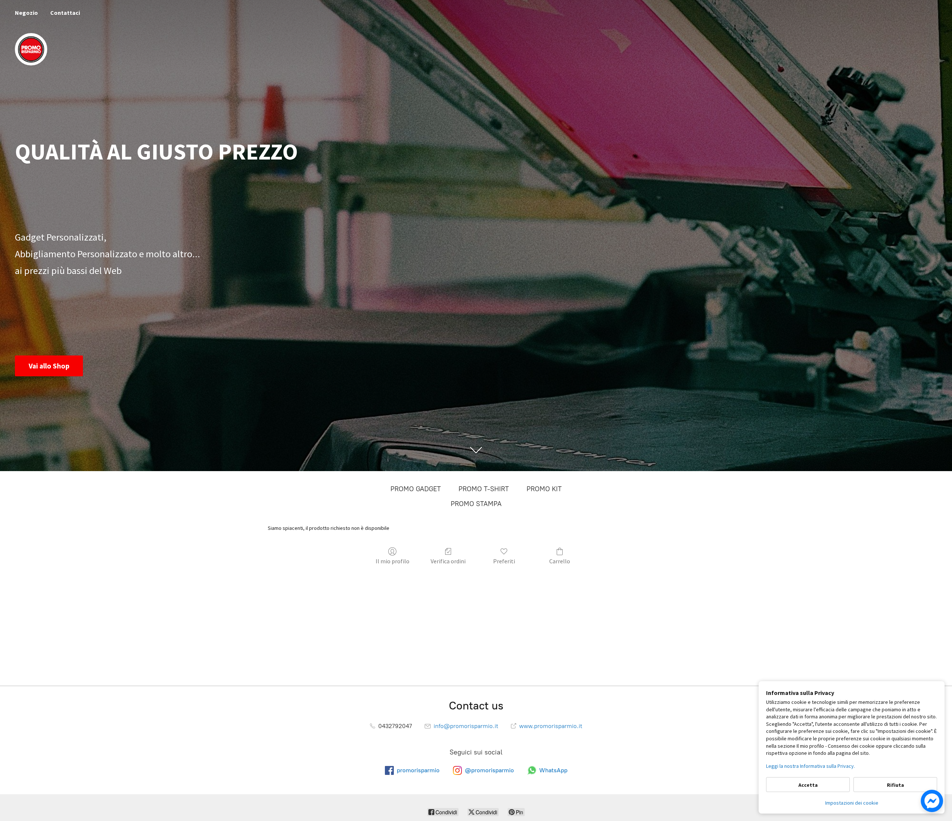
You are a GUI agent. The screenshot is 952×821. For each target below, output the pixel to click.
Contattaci (65, 12)
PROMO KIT (544, 489)
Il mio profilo (392, 561)
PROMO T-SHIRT (484, 489)
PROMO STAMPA (476, 504)
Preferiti (504, 561)
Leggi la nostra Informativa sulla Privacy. (810, 766)
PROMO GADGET (415, 489)
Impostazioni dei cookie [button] (851, 802)
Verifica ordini (448, 561)
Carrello (559, 561)
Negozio (26, 12)
